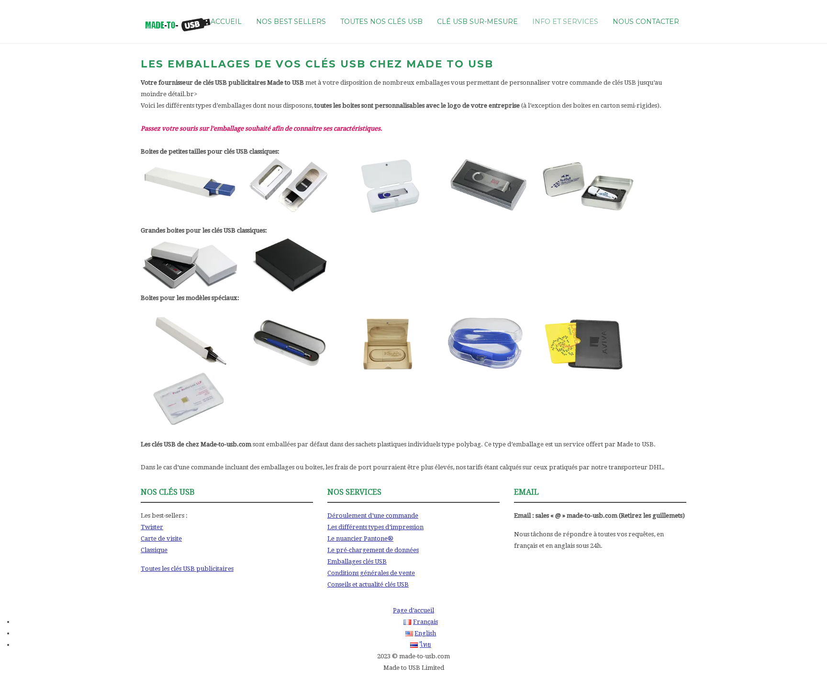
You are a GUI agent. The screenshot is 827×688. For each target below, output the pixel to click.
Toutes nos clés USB (381, 21)
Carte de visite (161, 538)
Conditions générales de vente (371, 573)
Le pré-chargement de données (373, 550)
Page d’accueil (413, 610)
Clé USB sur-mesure (477, 21)
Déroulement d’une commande (372, 515)
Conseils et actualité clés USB (368, 584)
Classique (154, 550)
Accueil (226, 21)
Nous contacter (646, 21)
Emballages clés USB (357, 561)
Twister (152, 527)
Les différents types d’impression (375, 527)
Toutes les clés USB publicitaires (187, 568)
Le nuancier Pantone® (360, 538)
